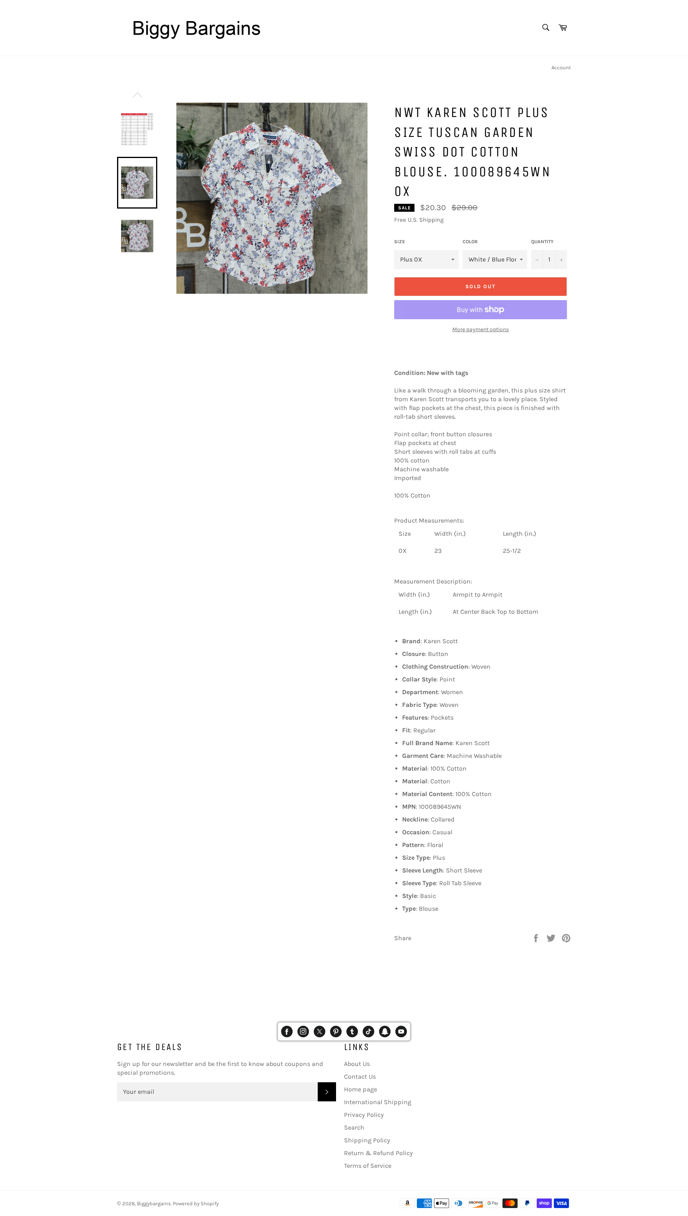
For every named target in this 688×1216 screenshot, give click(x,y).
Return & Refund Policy (378, 1153)
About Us (357, 1064)
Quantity (542, 241)
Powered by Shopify (196, 1203)
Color (470, 241)
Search (354, 1127)
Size (399, 241)
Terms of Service (367, 1165)
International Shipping (377, 1102)
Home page (360, 1089)
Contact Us (360, 1076)
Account (561, 67)
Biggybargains (154, 1203)
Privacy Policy (364, 1114)
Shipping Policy (367, 1140)
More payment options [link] (480, 329)
